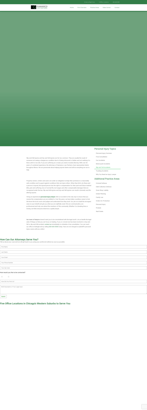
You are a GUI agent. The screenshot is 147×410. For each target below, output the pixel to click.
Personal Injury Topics (105, 149)
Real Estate (99, 211)
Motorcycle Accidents (103, 164)
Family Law (99, 197)
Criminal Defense (101, 183)
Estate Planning (101, 194)
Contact (117, 7)
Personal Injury (101, 204)
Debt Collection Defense (103, 187)
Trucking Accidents (102, 171)
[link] (48, 197)
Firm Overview (81, 7)
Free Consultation (101, 157)
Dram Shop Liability (102, 190)
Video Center (107, 7)
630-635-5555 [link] (53, 227)
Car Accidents (100, 160)
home (72, 7)
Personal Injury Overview (104, 153)
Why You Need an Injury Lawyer (106, 174)
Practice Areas (94, 7)
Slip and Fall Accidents (103, 167)
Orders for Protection (103, 201)
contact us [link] (48, 224)
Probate (98, 208)
